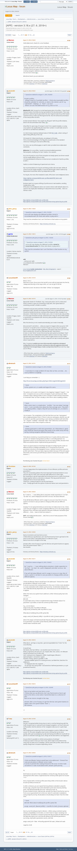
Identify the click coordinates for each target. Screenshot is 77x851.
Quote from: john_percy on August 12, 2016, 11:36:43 (39, 238)
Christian (11, 466)
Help (57, 849)
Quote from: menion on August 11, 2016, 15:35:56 (38, 212)
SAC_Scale (54, 133)
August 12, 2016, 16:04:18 (29, 640)
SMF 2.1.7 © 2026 (8, 849)
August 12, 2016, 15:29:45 (29, 532)
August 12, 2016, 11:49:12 (29, 234)
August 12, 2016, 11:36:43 (29, 208)
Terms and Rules (64, 849)
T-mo (10, 719)
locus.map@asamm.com (29, 270)
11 (23, 35)
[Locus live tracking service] (7, 249)
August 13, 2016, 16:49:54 (29, 752)
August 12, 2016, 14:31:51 (29, 363)
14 (30, 35)
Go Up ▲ (71, 849)
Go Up (7, 832)
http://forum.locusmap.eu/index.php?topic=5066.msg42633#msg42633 (44, 381)
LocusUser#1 (13, 278)
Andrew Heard (46, 460)
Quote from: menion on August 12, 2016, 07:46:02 (38, 367)
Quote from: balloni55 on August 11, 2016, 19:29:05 (39, 94)
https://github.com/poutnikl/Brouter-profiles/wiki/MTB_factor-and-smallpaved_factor (42, 179)
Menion (11, 40)
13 (28, 35)
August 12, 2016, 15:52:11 (29, 558)
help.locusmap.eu (50, 80)
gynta (10, 234)
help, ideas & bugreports (49, 269)
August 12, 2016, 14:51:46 (29, 466)
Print (69, 35)
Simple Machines (16, 849)
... (20, 35)
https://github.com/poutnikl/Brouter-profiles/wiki (35, 200)
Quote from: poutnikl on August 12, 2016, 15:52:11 (39, 756)
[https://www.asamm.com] (7, 55)
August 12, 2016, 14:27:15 (29, 298)
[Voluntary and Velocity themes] (7, 222)
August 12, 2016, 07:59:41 (29, 91)
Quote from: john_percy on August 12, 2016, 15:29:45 (39, 687)
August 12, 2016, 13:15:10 (29, 277)
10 (21, 35)
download (31, 84)
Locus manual (32, 269)
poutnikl (11, 91)
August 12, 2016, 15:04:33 (29, 491)
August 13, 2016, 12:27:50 (29, 718)
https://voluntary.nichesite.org (47, 224)
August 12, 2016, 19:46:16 (29, 684)
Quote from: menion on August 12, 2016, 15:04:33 (38, 562)
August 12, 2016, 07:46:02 (29, 40)
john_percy (12, 209)
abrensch (11, 363)
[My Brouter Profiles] (7, 106)
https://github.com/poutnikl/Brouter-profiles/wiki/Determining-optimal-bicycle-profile (45, 201)
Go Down (8, 35)
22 (34, 35)
